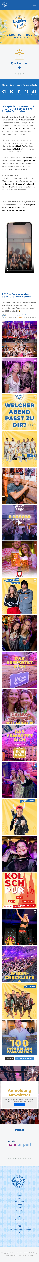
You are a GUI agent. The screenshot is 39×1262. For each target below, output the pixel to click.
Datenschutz (19, 1220)
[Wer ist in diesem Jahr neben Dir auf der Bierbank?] (19, 780)
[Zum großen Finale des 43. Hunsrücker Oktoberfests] (19, 596)
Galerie (19, 1204)
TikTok (5, 207)
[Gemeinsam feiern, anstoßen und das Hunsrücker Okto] (19, 670)
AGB (19, 1226)
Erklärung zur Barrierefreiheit (19, 1229)
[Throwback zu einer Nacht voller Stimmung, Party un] (19, 927)
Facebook (16, 207)
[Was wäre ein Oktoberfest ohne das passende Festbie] (19, 559)
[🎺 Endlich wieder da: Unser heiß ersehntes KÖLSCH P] (19, 890)
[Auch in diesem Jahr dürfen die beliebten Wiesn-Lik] (19, 706)
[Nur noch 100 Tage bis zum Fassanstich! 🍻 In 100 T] (19, 1037)
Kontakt (19, 1210)
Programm (19, 1201)
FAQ (19, 1217)
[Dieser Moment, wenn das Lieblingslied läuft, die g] (19, 486)
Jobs (19, 1214)
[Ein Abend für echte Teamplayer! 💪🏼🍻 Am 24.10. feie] (19, 339)
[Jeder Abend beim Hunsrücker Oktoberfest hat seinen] (19, 412)
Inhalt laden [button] (19, 1105)
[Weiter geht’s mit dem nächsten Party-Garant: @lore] (19, 817)
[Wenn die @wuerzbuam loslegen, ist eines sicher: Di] (19, 1001)
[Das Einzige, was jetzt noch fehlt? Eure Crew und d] (19, 854)
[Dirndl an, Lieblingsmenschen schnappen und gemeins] (19, 375)
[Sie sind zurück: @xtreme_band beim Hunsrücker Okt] (19, 449)
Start (19, 1195)
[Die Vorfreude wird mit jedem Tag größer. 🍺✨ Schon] (19, 633)
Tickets (19, 1198)
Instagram (30, 205)
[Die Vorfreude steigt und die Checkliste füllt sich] (19, 964)
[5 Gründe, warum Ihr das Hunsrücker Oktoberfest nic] (19, 522)
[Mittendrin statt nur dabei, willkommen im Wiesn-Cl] (19, 743)
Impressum (19, 1223)
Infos (19, 1207)
